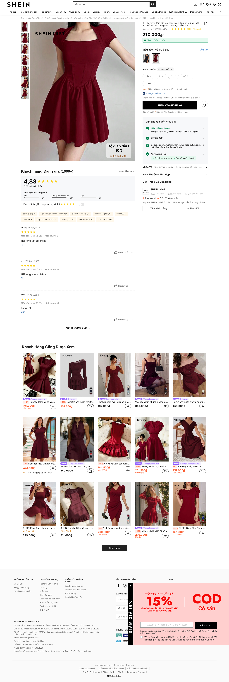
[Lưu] (204, 105)
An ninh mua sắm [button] (158, 154)
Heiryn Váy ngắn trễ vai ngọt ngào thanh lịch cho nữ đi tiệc (189, 402)
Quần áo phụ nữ (65, 18)
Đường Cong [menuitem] (196, 12)
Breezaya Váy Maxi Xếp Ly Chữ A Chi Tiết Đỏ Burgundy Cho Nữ (189, 466)
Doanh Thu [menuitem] (61, 12)
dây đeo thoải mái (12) (46, 219)
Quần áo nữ (51, 18)
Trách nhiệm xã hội (48, 606)
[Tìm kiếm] (153, 4)
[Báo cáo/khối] (133, 252)
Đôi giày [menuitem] (96, 12)
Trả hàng (43, 588)
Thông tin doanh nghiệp (26, 621)
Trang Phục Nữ (38, 18)
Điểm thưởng (70, 593)
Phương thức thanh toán (75, 590)
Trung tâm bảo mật (87, 668)
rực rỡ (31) (27, 219)
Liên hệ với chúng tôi (74, 586)
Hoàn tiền (44, 591)
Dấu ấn (121, 672)
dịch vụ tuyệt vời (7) (80, 214)
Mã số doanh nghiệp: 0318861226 (28, 648)
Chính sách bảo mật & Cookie (111, 668)
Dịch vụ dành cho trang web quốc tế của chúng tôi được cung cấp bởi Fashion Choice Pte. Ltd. (54, 625)
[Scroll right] (220, 12)
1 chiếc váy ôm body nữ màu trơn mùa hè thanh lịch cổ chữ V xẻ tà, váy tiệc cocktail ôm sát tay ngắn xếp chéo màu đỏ (114, 528)
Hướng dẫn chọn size (49, 602)
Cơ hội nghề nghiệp (22, 591)
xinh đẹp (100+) (86, 219)
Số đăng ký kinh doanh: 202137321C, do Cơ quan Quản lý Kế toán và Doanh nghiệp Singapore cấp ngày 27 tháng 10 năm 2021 (56, 633)
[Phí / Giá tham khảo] (163, 35)
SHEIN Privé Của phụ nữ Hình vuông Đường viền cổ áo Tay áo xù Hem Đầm (39, 528)
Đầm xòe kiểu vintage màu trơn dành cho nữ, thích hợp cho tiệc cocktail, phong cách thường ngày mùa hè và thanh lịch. (40, 463)
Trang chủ (25, 18)
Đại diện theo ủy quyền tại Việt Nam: (29, 641)
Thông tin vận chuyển (49, 584)
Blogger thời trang (21, 588)
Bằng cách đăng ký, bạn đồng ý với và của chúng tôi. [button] (178, 632)
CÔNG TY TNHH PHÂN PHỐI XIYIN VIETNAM (33, 644)
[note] (38, 472)
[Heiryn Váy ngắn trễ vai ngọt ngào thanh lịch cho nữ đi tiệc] (189, 375)
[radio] (146, 58)
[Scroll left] (216, 12)
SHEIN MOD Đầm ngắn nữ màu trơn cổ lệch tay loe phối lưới (152, 531)
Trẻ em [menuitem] (106, 12)
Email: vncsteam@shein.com (26, 638)
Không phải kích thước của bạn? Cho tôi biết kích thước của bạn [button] (170, 98)
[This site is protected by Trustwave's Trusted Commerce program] (118, 641)
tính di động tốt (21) (103, 214)
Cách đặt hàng (46, 595)
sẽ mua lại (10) (29, 214)
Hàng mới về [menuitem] (46, 12)
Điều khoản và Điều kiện (137, 668)
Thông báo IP (108, 672)
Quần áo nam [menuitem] (119, 12)
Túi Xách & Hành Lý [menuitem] (178, 12)
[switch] (81, 204)
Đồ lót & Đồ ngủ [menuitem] (159, 12)
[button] (214, 4)
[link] (201, 4)
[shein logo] (18, 4)
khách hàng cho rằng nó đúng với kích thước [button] (166, 89)
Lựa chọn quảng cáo (136, 672)
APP (171, 580)
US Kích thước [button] (163, 69)
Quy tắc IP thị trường (91, 672)
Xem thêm (114, 548)
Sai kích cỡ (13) (105, 219)
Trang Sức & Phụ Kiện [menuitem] (138, 12)
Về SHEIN (18, 584)
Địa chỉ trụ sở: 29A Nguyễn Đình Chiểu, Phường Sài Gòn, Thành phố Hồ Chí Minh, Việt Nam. (53, 651)
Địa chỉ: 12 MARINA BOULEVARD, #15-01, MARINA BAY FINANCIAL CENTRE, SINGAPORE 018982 (56, 629)
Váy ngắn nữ (79, 18)
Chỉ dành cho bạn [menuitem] (29, 12)
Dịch (23, 245)
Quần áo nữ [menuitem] (74, 12)
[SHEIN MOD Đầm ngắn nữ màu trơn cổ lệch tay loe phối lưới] (152, 504)
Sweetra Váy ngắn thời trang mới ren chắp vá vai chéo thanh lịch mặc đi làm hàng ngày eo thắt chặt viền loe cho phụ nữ (77, 402)
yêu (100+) (121, 214)
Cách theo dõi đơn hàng (50, 599)
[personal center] (195, 4)
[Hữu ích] (116, 252)
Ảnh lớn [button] (204, 50)
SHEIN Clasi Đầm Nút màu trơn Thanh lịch (189, 528)
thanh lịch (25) (68, 219)
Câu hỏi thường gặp (73, 597)
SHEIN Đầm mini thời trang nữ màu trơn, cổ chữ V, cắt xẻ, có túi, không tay (77, 466)
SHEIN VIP (44, 610)
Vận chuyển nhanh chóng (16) (54, 214)
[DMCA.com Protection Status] (126, 641)
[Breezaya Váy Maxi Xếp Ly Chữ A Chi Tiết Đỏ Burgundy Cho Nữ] (189, 439)
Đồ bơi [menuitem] (86, 12)
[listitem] (40, 383)
